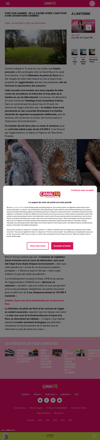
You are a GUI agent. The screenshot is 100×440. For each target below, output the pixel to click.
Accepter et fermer (62, 245)
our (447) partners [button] (18, 207)
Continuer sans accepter (82, 190)
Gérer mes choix (37, 245)
